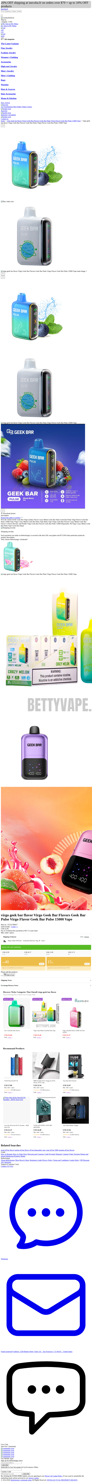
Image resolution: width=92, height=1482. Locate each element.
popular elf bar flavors (66, 1150)
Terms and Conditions (61, 1160)
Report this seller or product (11, 518)
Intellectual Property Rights (15, 1156)
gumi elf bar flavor (7, 1150)
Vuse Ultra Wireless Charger (70, 1125)
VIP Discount (84, 1160)
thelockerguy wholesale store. (21, 1480)
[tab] (46, 539)
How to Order (18, 1154)
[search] (2, 15)
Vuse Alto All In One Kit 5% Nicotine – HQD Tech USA (16, 1126)
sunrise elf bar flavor (21, 1150)
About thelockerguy (8, 1160)
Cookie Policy (74, 1160)
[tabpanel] (46, 725)
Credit (46, 1154)
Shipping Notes (6, 980)
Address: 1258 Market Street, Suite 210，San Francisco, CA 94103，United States (42, 1352)
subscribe (5, 1465)
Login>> (10, 1037)
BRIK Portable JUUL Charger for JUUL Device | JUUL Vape (44, 1081)
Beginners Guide (36, 1160)
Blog (17, 1160)
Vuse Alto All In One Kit (69, 1081)
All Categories (6, 1162)
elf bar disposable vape (37, 1150)
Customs (65, 1154)
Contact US (5, 1166)
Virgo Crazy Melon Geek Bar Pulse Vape (44, 1030)
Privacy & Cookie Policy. (54, 1476)
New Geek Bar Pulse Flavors (12, 1030)
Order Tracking (74, 1154)
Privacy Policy (47, 1160)
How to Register (7, 1154)
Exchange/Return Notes (9, 985)
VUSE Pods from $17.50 (11, 1081)
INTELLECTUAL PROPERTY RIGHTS (62, 1480)
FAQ (11, 1166)
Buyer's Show (24, 1160)
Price (25, 1154)
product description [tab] (7, 537)
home (3, 121)
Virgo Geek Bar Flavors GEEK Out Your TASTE (74, 1031)
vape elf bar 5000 (52, 1150)
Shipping (59, 1154)
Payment (52, 1154)
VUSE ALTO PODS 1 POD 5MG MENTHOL (43, 1126)
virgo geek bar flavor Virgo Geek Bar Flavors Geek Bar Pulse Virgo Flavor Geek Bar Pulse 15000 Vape (44, 121)
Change (86, 937)
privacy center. (34, 1478)
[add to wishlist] (2, 975)
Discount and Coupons (35, 1154)
